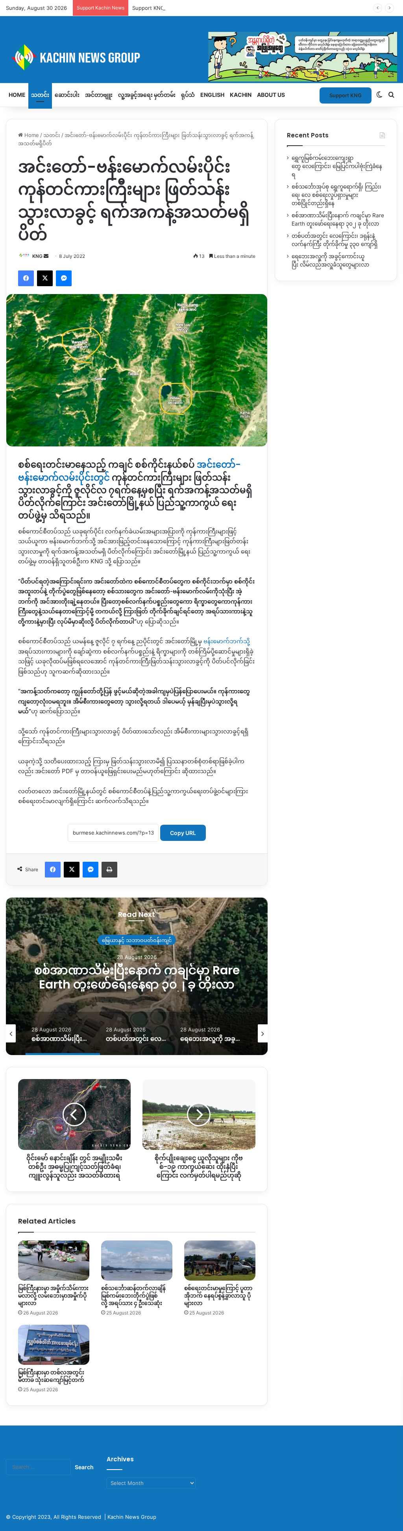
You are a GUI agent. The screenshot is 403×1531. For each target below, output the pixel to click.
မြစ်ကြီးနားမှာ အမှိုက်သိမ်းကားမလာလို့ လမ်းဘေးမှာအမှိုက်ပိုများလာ (53, 1295)
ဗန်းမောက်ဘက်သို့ (226, 641)
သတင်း (40, 94)
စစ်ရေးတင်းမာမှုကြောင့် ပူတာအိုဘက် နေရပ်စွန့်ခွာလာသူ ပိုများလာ (218, 1295)
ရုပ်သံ (188, 94)
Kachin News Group (131, 1517)
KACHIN (240, 94)
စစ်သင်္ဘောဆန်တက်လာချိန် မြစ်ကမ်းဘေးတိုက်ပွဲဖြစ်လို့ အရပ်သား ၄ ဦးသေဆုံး (133, 1295)
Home (17, 94)
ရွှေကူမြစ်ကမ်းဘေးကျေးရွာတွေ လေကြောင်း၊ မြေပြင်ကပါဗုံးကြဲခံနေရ (337, 166)
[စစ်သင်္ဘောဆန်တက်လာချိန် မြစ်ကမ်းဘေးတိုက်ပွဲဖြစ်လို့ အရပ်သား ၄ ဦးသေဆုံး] (136, 1260)
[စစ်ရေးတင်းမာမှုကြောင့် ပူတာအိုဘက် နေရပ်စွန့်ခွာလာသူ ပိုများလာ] (219, 1260)
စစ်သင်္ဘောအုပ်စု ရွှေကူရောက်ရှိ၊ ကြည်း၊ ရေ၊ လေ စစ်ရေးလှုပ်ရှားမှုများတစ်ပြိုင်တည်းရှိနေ (336, 194)
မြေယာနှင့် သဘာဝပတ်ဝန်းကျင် (137, 940)
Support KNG (148, 8)
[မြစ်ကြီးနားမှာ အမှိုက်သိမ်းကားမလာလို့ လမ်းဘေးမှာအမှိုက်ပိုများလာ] (53, 1260)
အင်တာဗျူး (99, 94)
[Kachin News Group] (201, 57)
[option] (137, 976)
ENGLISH (212, 94)
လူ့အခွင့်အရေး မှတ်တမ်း (147, 94)
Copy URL (183, 832)
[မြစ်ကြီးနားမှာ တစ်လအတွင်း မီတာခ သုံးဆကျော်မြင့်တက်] (53, 1345)
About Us (271, 94)
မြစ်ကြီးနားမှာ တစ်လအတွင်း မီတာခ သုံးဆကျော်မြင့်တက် (51, 1376)
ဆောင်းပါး (67, 94)
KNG (37, 256)
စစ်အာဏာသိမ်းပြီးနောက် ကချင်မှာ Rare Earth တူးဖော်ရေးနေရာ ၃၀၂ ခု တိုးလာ (137, 977)
